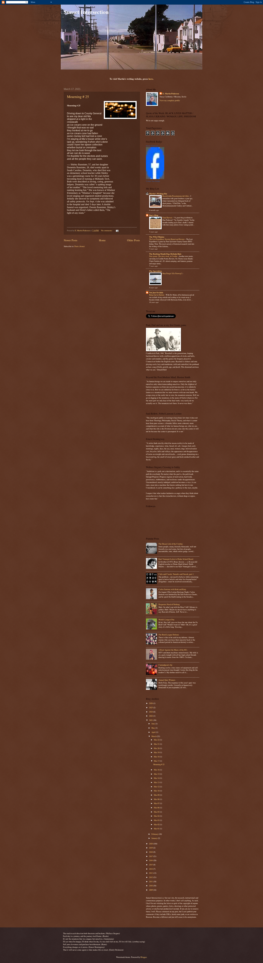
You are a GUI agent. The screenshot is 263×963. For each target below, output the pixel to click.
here (151, 78)
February (155, 834)
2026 (151, 703)
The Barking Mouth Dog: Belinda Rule (165, 254)
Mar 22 (157, 739)
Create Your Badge (153, 181)
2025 (151, 707)
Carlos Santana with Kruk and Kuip (172, 589)
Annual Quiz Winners (166, 680)
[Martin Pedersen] (155, 178)
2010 (151, 885)
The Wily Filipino (156, 236)
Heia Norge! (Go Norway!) (172, 273)
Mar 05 (157, 811)
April (153, 732)
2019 (151, 847)
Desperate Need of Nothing (169, 604)
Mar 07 (157, 803)
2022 (151, 715)
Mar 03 (157, 820)
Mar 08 (157, 799)
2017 (151, 856)
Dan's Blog (153, 215)
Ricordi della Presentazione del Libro (175, 196)
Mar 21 (157, 744)
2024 (151, 711)
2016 (151, 860)
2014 (151, 868)
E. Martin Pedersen (171, 93)
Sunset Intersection (86, 12)
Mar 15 (157, 774)
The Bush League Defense (168, 634)
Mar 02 (157, 824)
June (153, 723)
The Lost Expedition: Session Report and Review (167, 239)
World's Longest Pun (166, 619)
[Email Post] (117, 230)
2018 (151, 852)
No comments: (107, 230)
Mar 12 (157, 786)
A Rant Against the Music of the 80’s (172, 649)
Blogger (143, 957)
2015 (151, 864)
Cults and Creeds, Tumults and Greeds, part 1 (176, 574)
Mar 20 (157, 748)
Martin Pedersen (152, 146)
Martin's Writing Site (158, 193)
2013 (151, 873)
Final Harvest (167, 217)
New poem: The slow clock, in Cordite (163, 256)
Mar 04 (157, 816)
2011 (151, 881)
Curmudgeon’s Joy (165, 664)
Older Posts (133, 240)
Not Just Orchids (156, 292)
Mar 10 (157, 790)
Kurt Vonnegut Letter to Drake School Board (175, 559)
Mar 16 (157, 769)
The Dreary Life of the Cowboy (170, 543)
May (153, 727)
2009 (151, 889)
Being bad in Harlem (157, 295)
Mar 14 (157, 778)
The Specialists (155, 271)
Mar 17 (157, 760)
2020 (151, 843)
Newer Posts (70, 240)
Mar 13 (157, 782)
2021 (151, 720)
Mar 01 (157, 828)
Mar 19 (157, 752)
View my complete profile (170, 100)
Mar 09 (157, 795)
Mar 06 (157, 807)
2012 (151, 877)
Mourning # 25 (78, 96)
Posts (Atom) (79, 246)
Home (102, 240)
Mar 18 (157, 756)
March (154, 736)
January (154, 838)
